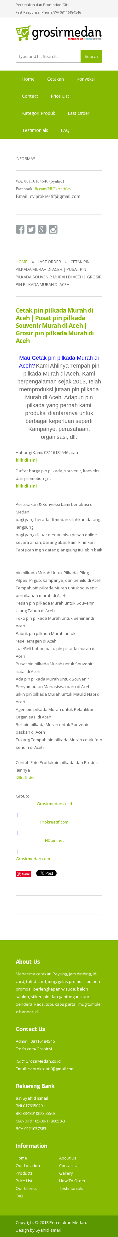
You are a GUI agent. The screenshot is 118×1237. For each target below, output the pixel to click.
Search (91, 56)
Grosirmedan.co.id (54, 803)
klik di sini (26, 486)
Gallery (66, 1173)
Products (24, 1173)
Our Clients (26, 1188)
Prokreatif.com (54, 822)
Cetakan (55, 79)
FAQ (65, 130)
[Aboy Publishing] (59, 36)
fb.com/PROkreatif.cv (53, 188)
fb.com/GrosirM (36, 1049)
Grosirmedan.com (33, 858)
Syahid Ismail (48, 1230)
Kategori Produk (38, 113)
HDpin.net (54, 840)
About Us (67, 1158)
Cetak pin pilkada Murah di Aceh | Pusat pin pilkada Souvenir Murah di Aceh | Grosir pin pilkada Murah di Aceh (55, 325)
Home (28, 79)
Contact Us (69, 1165)
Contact (30, 96)
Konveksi (85, 79)
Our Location (28, 1165)
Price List (60, 96)
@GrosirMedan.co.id (41, 1061)
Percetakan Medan (67, 1222)
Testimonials (35, 130)
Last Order (78, 113)
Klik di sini (25, 777)
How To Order (72, 1181)
